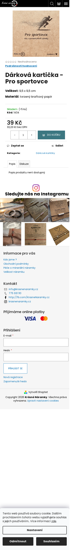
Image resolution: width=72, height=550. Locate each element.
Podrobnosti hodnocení (21, 66)
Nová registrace (13, 377)
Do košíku (53, 135)
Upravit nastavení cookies (43, 400)
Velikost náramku (13, 272)
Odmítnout (17, 541)
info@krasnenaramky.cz (23, 289)
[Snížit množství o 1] (15, 135)
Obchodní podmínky (16, 264)
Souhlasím (51, 541)
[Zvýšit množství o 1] (31, 135)
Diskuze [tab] (24, 164)
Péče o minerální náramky (19, 268)
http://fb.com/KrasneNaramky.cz (29, 297)
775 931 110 (15, 293)
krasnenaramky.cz (20, 301)
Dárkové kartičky (45, 153)
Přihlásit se (15, 368)
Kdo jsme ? (10, 259)
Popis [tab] (12, 164)
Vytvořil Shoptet (38, 392)
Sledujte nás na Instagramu (37, 194)
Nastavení (35, 530)
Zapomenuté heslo (15, 381)
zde (53, 521)
